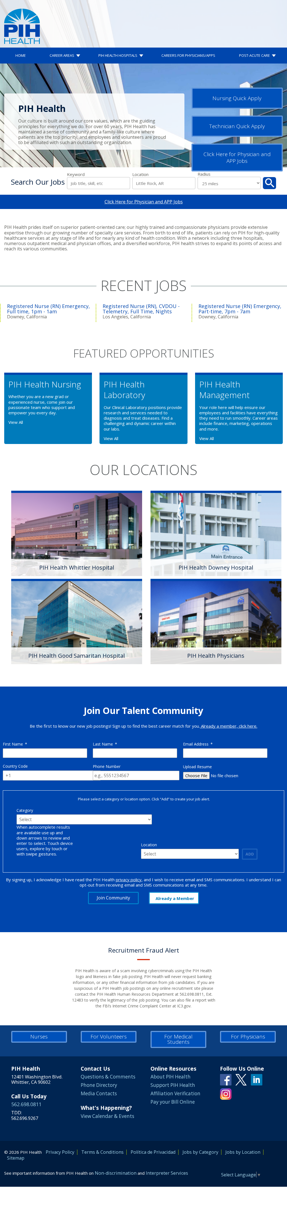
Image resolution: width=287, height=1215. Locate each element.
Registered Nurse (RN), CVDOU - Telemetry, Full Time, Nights (141, 309)
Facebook (226, 1079)
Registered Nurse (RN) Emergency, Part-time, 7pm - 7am (239, 309)
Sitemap (15, 1158)
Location (140, 174)
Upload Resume (197, 766)
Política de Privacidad (153, 1152)
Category (25, 810)
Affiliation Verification (175, 1093)
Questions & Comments (108, 1076)
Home (20, 55)
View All (15, 422)
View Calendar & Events (107, 1116)
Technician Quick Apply (237, 126)
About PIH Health (171, 1076)
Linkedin (256, 1079)
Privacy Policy (60, 1152)
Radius (204, 174)
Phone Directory (99, 1085)
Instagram (226, 1094)
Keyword (76, 174)
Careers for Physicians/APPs (188, 55)
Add (250, 854)
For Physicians (248, 1036)
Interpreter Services (167, 1173)
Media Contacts (99, 1093)
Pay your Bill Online (173, 1102)
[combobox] (163, 183)
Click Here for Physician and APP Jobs (237, 157)
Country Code (15, 766)
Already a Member (175, 898)
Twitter (241, 1079)
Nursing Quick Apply (236, 98)
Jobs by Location (242, 1152)
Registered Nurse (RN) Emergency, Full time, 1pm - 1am (48, 309)
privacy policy (129, 879)
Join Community (113, 898)
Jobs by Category (200, 1152)
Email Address (198, 744)
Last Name (105, 744)
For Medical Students (178, 1039)
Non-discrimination (115, 1173)
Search (269, 183)
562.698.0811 (26, 1104)
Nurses (39, 1036)
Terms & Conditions (102, 1152)
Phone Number (107, 766)
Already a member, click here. (228, 726)
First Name (15, 744)
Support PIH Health (173, 1085)
